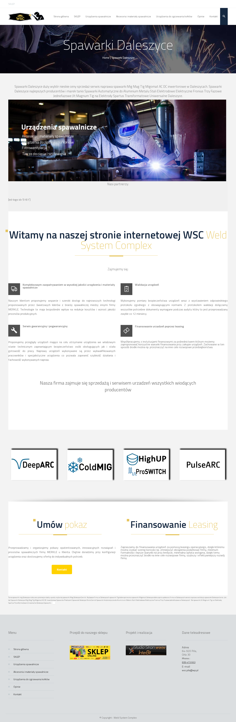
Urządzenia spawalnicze (26, 664)
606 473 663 (188, 662)
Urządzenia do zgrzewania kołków (31, 679)
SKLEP (11, 4)
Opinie (16, 686)
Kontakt (62, 569)
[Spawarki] (26, 16)
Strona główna (21, 649)
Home (105, 58)
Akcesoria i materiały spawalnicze (30, 672)
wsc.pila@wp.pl (190, 670)
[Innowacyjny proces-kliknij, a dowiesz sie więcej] (33, 481)
